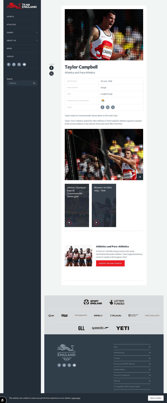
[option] (104, 154)
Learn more (75, 398)
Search (9, 79)
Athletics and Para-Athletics (110, 263)
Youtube (24, 64)
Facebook (8, 64)
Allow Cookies (155, 398)
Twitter (19, 64)
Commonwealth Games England (22, 6)
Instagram (14, 64)
